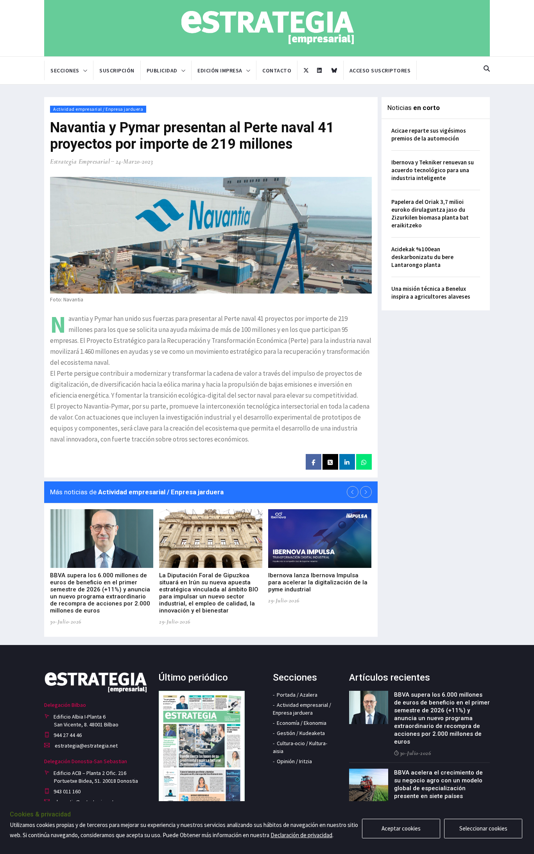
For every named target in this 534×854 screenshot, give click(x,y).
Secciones (64, 70)
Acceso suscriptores (380, 70)
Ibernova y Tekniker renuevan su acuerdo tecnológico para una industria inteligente (432, 170)
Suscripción (116, 70)
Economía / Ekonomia (301, 722)
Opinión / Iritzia (294, 761)
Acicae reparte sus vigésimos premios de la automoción (428, 134)
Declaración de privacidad (301, 835)
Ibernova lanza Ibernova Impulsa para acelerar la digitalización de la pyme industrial (317, 582)
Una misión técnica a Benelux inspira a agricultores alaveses (430, 292)
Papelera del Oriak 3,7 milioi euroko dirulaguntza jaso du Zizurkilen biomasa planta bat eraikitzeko (430, 213)
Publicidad (162, 70)
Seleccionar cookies (483, 828)
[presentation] (352, 492)
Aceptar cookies (401, 828)
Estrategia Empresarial (80, 161)
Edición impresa (219, 70)
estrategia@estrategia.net (86, 745)
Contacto (276, 70)
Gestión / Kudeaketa (301, 733)
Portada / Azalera (297, 694)
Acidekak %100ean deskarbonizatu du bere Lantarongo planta (422, 256)
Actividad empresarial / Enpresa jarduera (98, 109)
